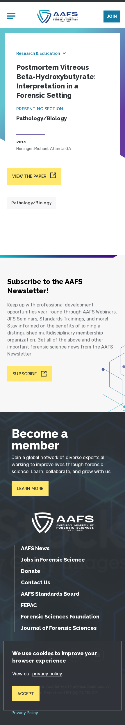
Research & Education (38, 53)
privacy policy (47, 674)
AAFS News (35, 548)
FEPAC (29, 605)
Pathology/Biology (31, 203)
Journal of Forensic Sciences (59, 628)
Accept (25, 693)
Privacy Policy (25, 713)
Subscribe (24, 374)
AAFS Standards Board (50, 594)
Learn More (30, 488)
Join (112, 16)
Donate (30, 571)
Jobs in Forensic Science (53, 560)
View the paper (29, 176)
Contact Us (35, 582)
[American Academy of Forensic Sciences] (57, 16)
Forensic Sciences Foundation (60, 617)
